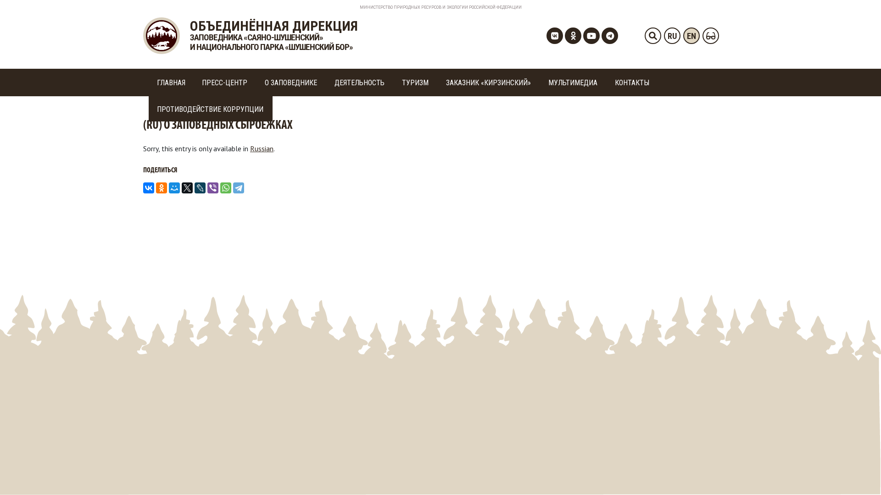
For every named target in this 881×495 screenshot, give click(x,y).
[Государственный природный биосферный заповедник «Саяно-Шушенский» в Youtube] (591, 36)
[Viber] (212, 187)
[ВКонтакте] (148, 187)
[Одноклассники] (161, 187)
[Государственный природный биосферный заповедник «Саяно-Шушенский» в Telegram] (610, 36)
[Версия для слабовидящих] (711, 36)
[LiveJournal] (200, 187)
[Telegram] (238, 187)
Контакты (632, 82)
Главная (171, 82)
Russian (261, 148)
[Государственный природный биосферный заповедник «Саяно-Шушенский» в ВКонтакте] (554, 36)
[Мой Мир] (174, 187)
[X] (187, 187)
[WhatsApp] (225, 187)
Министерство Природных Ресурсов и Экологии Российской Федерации (441, 7)
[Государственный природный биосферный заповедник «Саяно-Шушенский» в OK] (573, 36)
